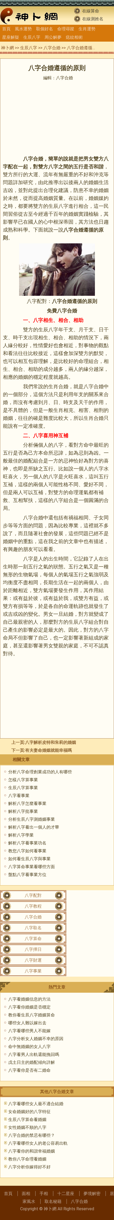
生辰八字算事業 (23, 787)
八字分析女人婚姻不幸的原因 (35, 1038)
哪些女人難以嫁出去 (27, 1022)
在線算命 (90, 10)
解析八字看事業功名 (27, 842)
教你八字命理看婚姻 (27, 1159)
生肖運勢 (86, 28)
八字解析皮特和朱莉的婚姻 (50, 742)
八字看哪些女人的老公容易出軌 (38, 1143)
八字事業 (33, 970)
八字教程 (33, 906)
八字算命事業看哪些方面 (31, 866)
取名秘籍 (53, 1201)
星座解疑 (10, 37)
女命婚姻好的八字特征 (29, 1111)
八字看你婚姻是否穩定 (29, 1007)
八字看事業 (18, 795)
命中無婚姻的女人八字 (29, 1046)
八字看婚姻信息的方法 (29, 999)
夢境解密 (92, 1193)
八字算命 (33, 938)
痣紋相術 (74, 37)
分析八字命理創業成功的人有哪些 (40, 771)
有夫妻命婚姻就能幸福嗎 (48, 750)
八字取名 (33, 927)
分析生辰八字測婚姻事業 (31, 819)
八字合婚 (51, 47)
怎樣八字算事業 (23, 779)
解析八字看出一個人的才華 (33, 827)
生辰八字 (31, 37)
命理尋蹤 (65, 28)
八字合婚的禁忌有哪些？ (31, 1135)
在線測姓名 (92, 18)
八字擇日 (33, 949)
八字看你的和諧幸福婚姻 (31, 1151)
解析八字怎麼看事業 (27, 803)
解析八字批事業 (23, 811)
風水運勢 (23, 28)
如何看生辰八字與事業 (29, 858)
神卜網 (7, 47)
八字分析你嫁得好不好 (29, 1166)
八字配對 (33, 895)
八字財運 (33, 960)
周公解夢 (53, 37)
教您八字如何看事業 (27, 850)
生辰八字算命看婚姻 (27, 1119)
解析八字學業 (21, 835)
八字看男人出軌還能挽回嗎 (33, 1054)
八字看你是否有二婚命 (29, 1070)
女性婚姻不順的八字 (27, 1127)
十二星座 (65, 1193)
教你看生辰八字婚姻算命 (31, 1014)
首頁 (6, 28)
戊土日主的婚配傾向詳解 (31, 1062)
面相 (26, 1193)
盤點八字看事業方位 (27, 874)
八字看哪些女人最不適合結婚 (35, 1103)
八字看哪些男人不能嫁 (29, 1030)
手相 (44, 1193)
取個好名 (44, 28)
